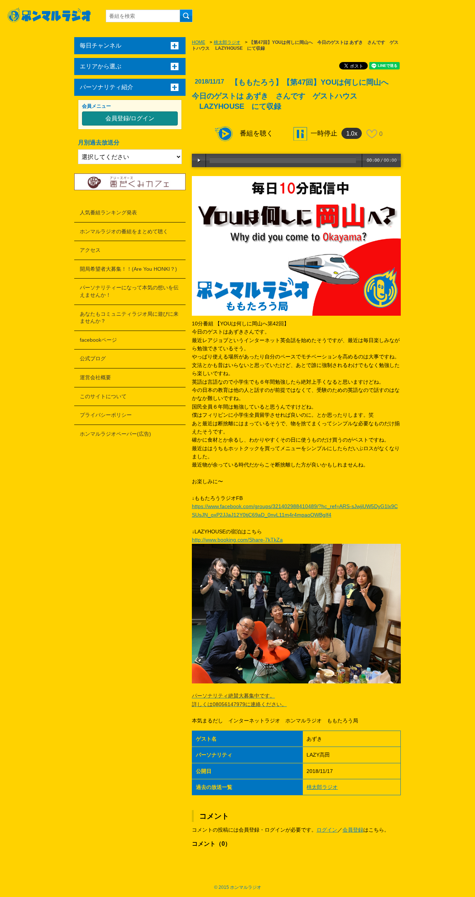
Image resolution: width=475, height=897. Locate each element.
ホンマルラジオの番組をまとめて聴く (124, 231)
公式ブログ (93, 358)
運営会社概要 (95, 377)
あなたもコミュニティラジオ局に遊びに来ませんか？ (129, 317)
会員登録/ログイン (129, 118)
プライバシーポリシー (106, 415)
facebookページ (98, 340)
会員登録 (353, 830)
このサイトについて (103, 396)
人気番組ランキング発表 (108, 212)
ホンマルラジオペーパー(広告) (115, 434)
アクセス (90, 250)
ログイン (327, 830)
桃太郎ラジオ (227, 42)
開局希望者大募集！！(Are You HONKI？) (128, 269)
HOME (198, 42)
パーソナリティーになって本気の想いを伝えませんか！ (129, 291)
